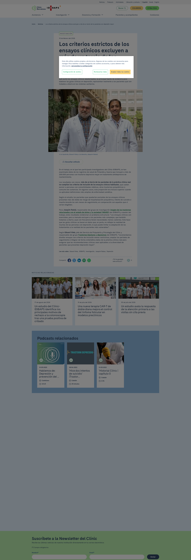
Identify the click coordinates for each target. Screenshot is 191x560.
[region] (96, 67)
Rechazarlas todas (100, 72)
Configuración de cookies (72, 72)
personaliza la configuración (81, 66)
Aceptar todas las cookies (120, 72)
